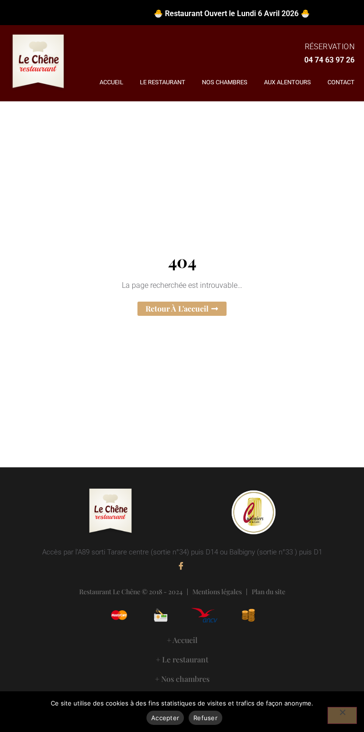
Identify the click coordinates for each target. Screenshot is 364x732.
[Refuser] (342, 715)
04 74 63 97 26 (329, 59)
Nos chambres (224, 82)
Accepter (165, 718)
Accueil (111, 82)
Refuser (205, 718)
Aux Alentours (287, 82)
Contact (341, 82)
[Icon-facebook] (181, 566)
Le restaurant (162, 82)
